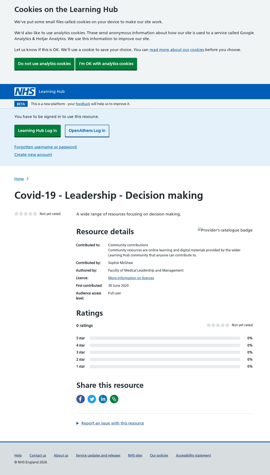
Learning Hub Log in (37, 130)
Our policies (159, 455)
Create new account (33, 154)
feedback (83, 104)
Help (18, 455)
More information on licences (131, 278)
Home (19, 179)
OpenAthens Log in (87, 130)
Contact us (38, 455)
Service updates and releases (98, 455)
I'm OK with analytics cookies (106, 63)
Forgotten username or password (45, 147)
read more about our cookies (177, 49)
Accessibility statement (193, 455)
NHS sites (135, 455)
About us (61, 455)
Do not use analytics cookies (44, 63)
